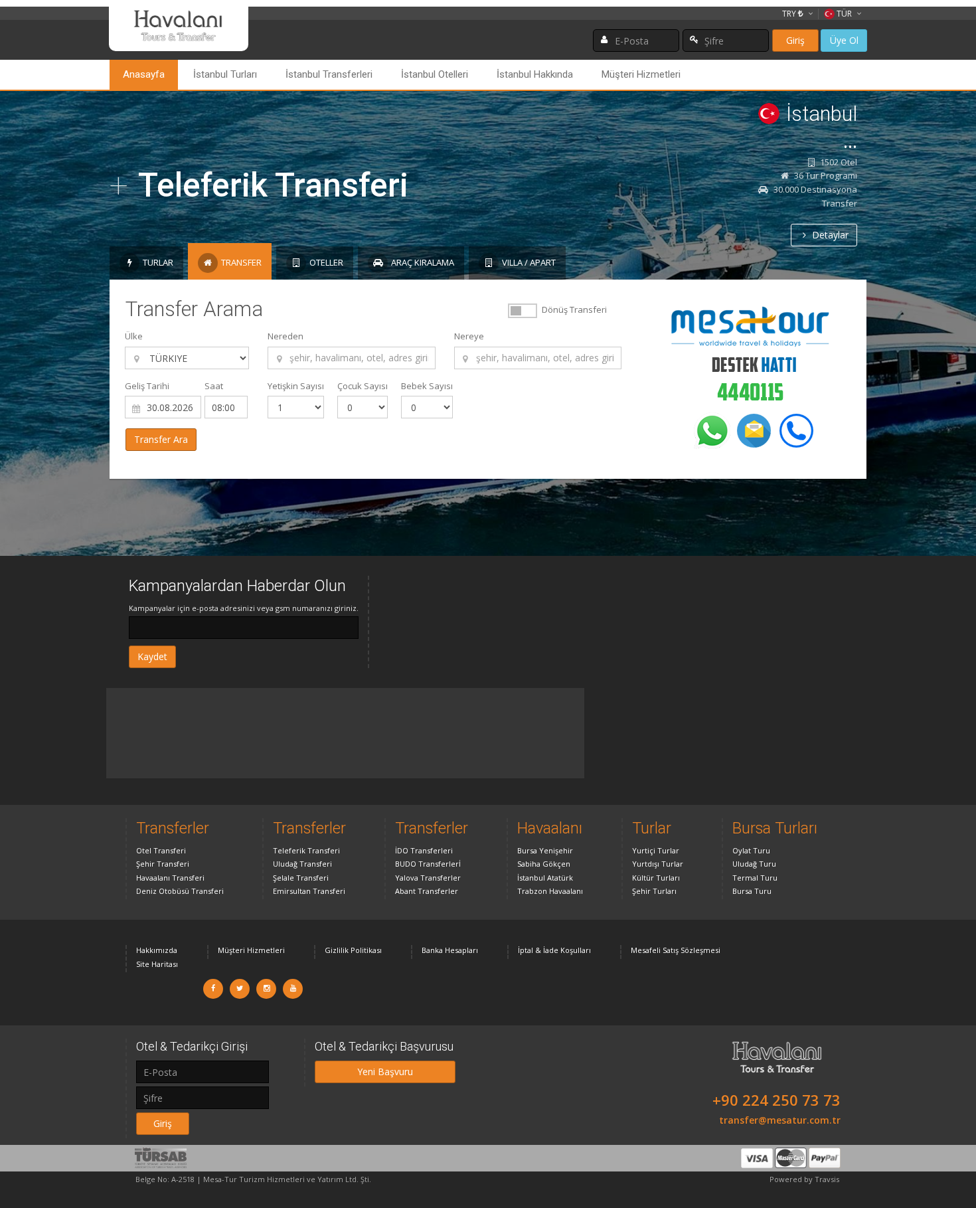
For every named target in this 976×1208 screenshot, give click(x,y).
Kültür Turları (656, 878)
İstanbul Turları (225, 74)
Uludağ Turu (754, 864)
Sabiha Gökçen (543, 864)
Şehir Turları (654, 891)
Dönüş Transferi (574, 309)
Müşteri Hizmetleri (641, 74)
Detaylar (829, 234)
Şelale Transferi (301, 878)
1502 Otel (837, 162)
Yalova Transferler (428, 878)
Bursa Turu (752, 891)
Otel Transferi (161, 850)
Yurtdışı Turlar (657, 864)
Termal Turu (754, 878)
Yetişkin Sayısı (296, 386)
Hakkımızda (156, 950)
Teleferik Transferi (306, 850)
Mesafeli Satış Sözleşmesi (675, 950)
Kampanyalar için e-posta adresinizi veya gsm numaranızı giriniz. (244, 608)
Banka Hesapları (450, 950)
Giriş (795, 40)
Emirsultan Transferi (309, 891)
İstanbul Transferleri (328, 74)
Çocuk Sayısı (362, 386)
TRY (790, 13)
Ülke (134, 336)
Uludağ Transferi (302, 864)
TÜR (844, 13)
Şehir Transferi (162, 864)
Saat (213, 386)
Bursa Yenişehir (545, 850)
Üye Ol (844, 40)
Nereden (285, 336)
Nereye (469, 336)
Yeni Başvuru (385, 1071)
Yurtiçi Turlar (655, 850)
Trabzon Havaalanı (550, 891)
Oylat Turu (751, 850)
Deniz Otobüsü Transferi (180, 891)
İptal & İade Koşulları (554, 950)
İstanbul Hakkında (535, 74)
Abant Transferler (426, 891)
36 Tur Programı (824, 175)
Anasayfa (144, 74)
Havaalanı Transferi (170, 878)
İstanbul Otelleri (434, 74)
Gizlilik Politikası (353, 950)
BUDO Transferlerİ (428, 864)
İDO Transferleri (424, 850)
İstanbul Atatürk (545, 878)
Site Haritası (157, 964)
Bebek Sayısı (427, 386)
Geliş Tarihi (147, 386)
